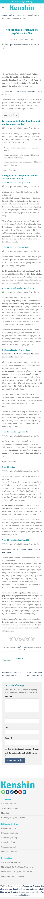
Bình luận (9, 696)
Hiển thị (14, 115)
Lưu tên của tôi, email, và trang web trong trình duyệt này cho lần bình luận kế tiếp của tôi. (22, 752)
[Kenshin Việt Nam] (22, 7)
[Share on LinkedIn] (32, 639)
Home (4, 15)
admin (31, 39)
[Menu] (3, 7)
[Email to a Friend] (24, 639)
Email (7, 727)
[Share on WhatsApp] (11, 639)
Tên (7, 716)
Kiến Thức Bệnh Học (17, 15)
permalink (22, 649)
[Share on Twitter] (20, 639)
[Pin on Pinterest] (28, 639)
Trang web (8, 738)
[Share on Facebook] (16, 639)
